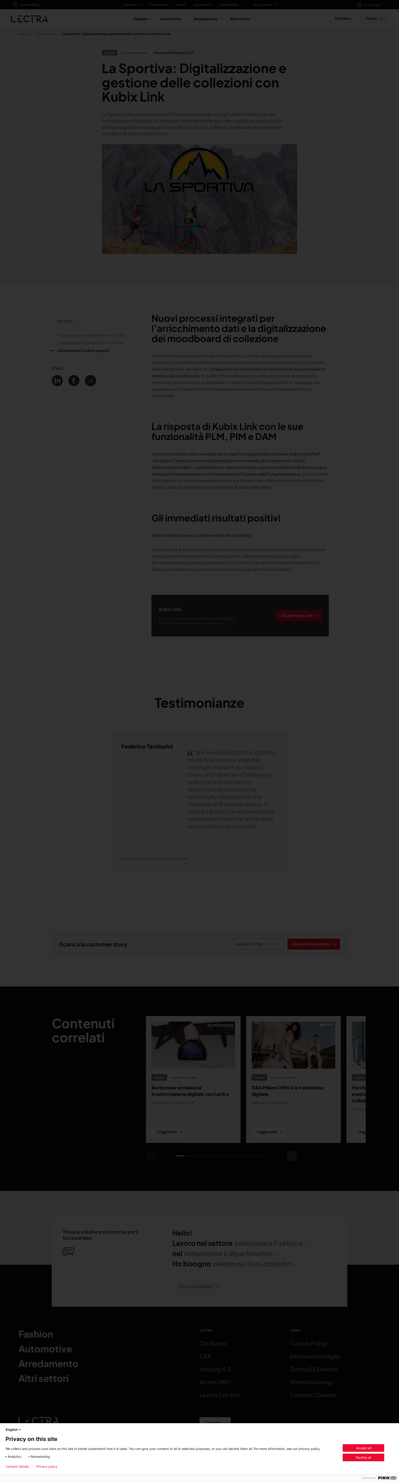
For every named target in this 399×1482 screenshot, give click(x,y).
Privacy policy (46, 1466)
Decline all (363, 1457)
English (12, 1429)
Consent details (17, 1466)
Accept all (363, 1448)
